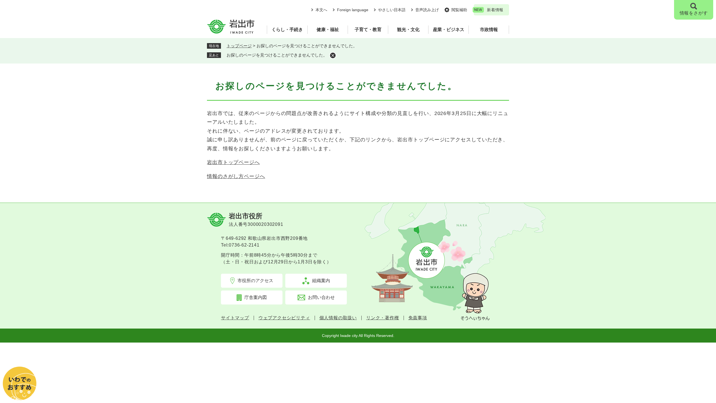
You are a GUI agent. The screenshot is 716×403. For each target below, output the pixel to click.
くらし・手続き (287, 29)
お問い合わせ (321, 297)
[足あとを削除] (332, 55)
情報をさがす (694, 13)
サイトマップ (235, 318)
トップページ (239, 45)
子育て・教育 (368, 29)
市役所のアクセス (255, 280)
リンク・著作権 (382, 318)
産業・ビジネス (448, 29)
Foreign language (352, 10)
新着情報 (495, 10)
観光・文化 (408, 29)
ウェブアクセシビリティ (284, 318)
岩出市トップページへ (233, 162)
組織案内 (321, 280)
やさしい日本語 (392, 10)
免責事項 (417, 318)
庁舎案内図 (255, 297)
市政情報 (489, 29)
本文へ (321, 10)
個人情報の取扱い (338, 318)
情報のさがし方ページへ (236, 176)
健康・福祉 (328, 29)
